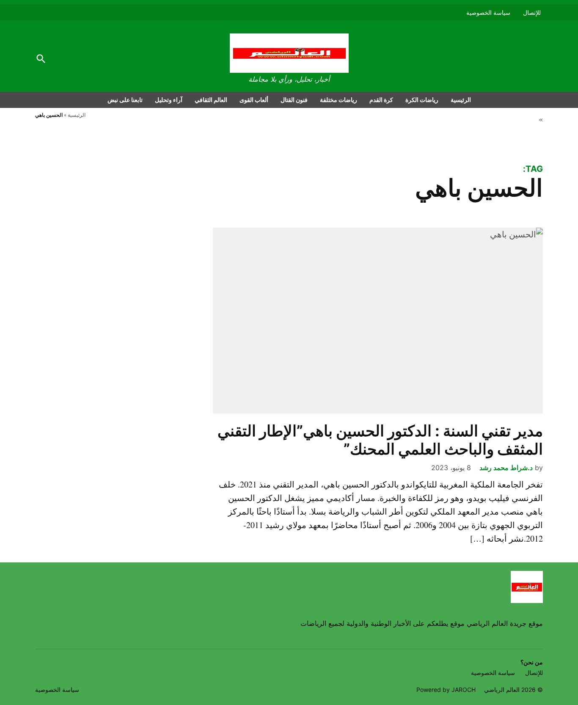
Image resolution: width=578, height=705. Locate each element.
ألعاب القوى (253, 99)
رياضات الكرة (421, 99)
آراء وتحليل (168, 99)
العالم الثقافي (211, 99)
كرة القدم (381, 99)
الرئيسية (461, 99)
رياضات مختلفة (338, 99)
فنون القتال (294, 99)
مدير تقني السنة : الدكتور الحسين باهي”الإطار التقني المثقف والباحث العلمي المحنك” (380, 439)
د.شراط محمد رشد (506, 467)
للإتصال (532, 12)
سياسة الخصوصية (488, 12)
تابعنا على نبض (125, 99)
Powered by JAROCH (446, 689)
